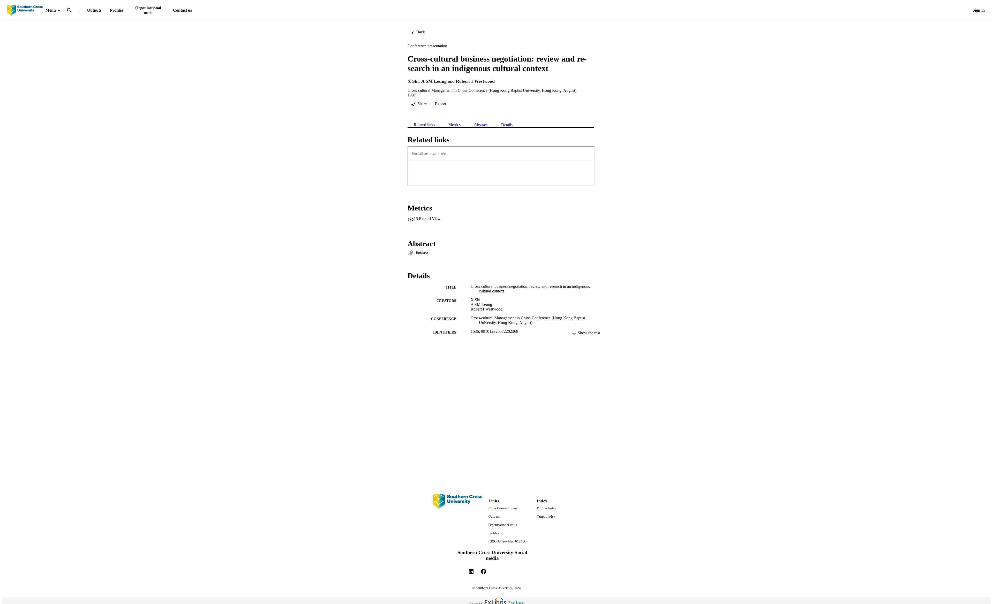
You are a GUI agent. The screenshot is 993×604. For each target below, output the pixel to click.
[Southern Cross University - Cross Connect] (24, 10)
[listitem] (471, 571)
